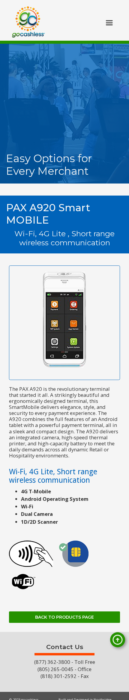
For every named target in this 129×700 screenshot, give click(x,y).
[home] (27, 23)
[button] (109, 23)
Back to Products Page (64, 617)
